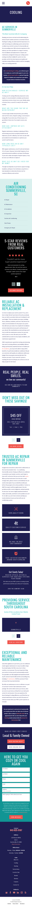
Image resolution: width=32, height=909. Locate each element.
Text (11, 427)
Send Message (16, 817)
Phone (4, 779)
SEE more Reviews (16, 290)
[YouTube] (14, 893)
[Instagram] (22, 893)
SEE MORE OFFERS (16, 446)
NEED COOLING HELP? (16, 747)
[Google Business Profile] (7, 893)
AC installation (5, 348)
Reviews (16, 878)
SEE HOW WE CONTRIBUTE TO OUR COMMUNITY (16, 385)
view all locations (16, 642)
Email (16, 427)
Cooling (16, 863)
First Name (5, 768)
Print (21, 427)
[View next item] (18, 284)
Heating (16, 866)
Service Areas (16, 869)
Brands (16, 875)
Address (5, 789)
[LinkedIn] (18, 893)
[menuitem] (15, 200)
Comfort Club (16, 872)
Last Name (5, 774)
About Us (16, 859)
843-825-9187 (16, 830)
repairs (27, 476)
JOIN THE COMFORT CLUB (16, 588)
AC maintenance (11, 679)
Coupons (16, 881)
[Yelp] (25, 893)
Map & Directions (16, 844)
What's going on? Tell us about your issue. (12, 794)
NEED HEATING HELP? (16, 741)
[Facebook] (10, 893)
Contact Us (16, 885)
